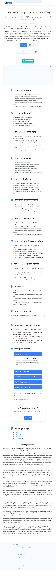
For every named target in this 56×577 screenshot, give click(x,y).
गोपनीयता (24, 566)
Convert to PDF (20, 438)
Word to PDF (19, 434)
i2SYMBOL (34, 1)
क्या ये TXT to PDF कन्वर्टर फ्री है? (28, 371)
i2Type (22, 551)
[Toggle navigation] (50, 2)
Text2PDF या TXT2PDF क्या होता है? (28, 387)
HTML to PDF (19, 436)
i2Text (14, 549)
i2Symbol (22, 549)
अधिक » (39, 1)
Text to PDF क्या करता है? (28, 354)
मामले (28, 566)
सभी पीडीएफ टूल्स (20, 560)
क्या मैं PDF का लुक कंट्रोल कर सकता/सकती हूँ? (28, 377)
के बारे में (19, 557)
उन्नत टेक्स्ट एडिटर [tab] (32, 52)
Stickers (30, 551)
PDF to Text (19, 433)
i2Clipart (30, 549)
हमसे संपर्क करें (20, 559)
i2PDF (16, 1)
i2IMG (20, 1)
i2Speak (14, 551)
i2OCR (25, 1)
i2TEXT (29, 1)
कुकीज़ (32, 566)
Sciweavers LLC (32, 568)
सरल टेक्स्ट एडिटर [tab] (22, 52)
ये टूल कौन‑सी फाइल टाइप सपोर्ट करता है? (28, 382)
